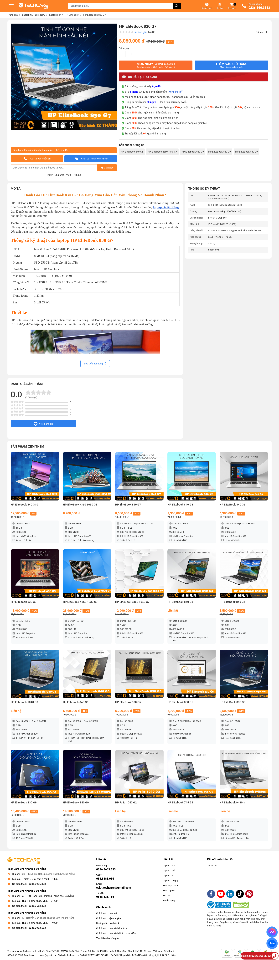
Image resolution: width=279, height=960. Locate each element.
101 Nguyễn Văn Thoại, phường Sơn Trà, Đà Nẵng (48, 917)
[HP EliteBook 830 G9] (35, 774)
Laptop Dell (169, 870)
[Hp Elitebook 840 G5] (87, 674)
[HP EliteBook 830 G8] (244, 674)
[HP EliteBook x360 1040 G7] (139, 573)
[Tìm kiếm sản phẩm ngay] (177, 6)
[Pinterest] (249, 894)
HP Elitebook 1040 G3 (24, 702)
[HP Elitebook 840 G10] (35, 476)
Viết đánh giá (46, 423)
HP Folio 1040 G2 (126, 802)
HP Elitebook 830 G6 (180, 702)
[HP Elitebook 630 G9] (35, 573)
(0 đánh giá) (140, 32)
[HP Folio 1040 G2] (139, 774)
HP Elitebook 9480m (232, 802)
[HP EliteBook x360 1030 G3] (87, 476)
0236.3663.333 (37, 905)
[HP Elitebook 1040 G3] (35, 674)
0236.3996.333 (37, 884)
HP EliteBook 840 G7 (128, 504)
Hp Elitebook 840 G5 (75, 702)
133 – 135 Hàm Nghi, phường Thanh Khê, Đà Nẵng (48, 874)
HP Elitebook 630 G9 (192, 151)
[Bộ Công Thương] (220, 905)
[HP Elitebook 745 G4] (191, 774)
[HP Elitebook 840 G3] (191, 573)
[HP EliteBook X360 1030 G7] (87, 573)
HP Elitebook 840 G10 (24, 504)
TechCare (212, 865)
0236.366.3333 (259, 7)
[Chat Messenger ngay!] (272, 932)
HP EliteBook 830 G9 (246, 151)
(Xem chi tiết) (175, 91)
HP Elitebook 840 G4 (232, 601)
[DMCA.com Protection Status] (241, 905)
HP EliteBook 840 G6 (132, 151)
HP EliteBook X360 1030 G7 (80, 601)
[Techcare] (33, 6)
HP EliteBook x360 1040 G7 (162, 151)
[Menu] (11, 6)
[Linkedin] (230, 894)
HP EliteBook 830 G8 (232, 702)
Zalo (272, 943)
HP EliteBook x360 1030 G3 (80, 504)
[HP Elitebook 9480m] (244, 774)
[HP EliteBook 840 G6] (244, 476)
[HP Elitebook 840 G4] (244, 573)
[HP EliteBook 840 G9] (87, 774)
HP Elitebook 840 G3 (180, 601)
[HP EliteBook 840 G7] (139, 476)
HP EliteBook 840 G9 (219, 151)
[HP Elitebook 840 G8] (191, 476)
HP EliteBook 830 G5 (128, 702)
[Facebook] (211, 894)
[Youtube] (221, 894)
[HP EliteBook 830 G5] (139, 674)
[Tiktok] (240, 894)
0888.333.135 (105, 896)
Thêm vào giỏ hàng (232, 65)
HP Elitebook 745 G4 (180, 802)
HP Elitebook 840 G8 (180, 504)
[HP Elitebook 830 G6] (191, 674)
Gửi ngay (108, 167)
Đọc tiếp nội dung (93, 363)
